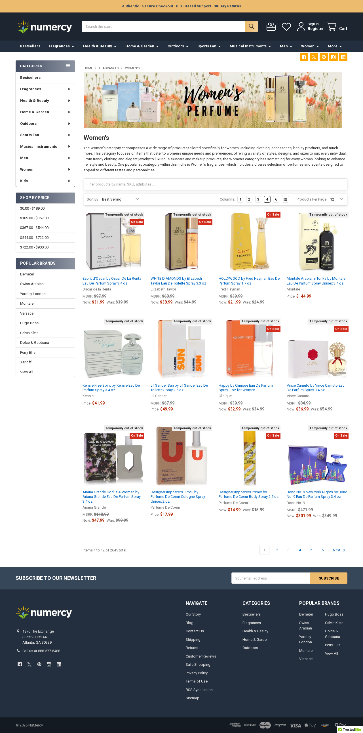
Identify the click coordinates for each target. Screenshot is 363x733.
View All (26, 372)
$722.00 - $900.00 (34, 247)
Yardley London (33, 294)
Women (308, 46)
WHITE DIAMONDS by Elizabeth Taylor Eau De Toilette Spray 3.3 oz (178, 280)
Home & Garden (139, 46)
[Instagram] (333, 57)
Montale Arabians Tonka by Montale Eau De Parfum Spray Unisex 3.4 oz (316, 280)
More (332, 46)
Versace (26, 313)
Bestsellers (30, 46)
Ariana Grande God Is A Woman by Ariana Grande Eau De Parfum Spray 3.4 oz (112, 497)
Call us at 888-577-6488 (41, 651)
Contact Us (195, 631)
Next (337, 550)
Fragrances (59, 46)
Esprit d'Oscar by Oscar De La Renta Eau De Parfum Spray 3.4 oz (112, 280)
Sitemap (192, 698)
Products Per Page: (312, 199)
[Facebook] (304, 57)
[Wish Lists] (287, 26)
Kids (24, 181)
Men (284, 46)
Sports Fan (206, 46)
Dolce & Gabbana (34, 342)
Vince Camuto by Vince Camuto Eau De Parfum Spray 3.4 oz (316, 387)
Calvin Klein (29, 333)
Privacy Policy (197, 673)
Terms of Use (197, 681)
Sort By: (93, 199)
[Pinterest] (324, 57)
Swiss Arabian (32, 284)
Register (316, 28)
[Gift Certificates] (272, 26)
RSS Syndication (199, 690)
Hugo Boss (29, 323)
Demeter (27, 274)
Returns (192, 648)
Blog (189, 623)
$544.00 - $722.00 (34, 237)
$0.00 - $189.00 (32, 208)
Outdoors (176, 46)
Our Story (193, 614)
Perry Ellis (27, 352)
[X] (314, 57)
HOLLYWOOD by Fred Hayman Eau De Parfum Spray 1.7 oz (249, 280)
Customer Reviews (201, 656)
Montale (26, 303)
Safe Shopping (198, 664)
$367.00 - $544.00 (34, 228)
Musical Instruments (248, 46)
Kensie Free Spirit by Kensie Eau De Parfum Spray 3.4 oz (111, 387)
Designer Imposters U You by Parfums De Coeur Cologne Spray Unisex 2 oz (178, 497)
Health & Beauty (97, 46)
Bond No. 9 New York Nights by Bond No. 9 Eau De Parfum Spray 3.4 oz (317, 494)
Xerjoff (25, 362)
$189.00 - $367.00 (34, 218)
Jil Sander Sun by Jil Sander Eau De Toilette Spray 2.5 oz (179, 387)
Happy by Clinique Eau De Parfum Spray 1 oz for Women (246, 387)
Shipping (193, 639)
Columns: (227, 199)
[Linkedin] (343, 57)
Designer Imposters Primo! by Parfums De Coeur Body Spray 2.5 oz (248, 494)
